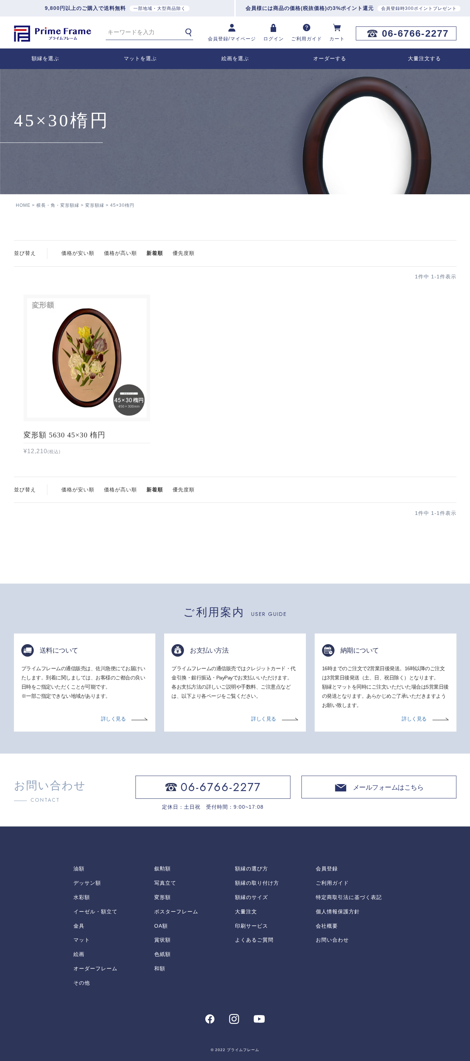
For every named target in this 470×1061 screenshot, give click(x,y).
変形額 (162, 897)
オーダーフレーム (95, 968)
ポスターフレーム (176, 911)
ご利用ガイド (332, 883)
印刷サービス (251, 926)
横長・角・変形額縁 (57, 205)
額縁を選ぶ (45, 58)
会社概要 (327, 926)
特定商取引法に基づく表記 (349, 897)
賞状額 (162, 940)
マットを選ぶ (140, 58)
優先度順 (184, 253)
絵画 (78, 954)
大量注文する (424, 58)
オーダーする (329, 58)
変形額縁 (94, 205)
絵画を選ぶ (235, 58)
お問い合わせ (332, 940)
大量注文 (246, 911)
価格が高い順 (120, 253)
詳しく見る (113, 719)
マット (81, 940)
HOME (23, 205)
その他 (81, 983)
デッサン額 (87, 883)
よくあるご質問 (254, 940)
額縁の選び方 (251, 868)
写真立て (165, 883)
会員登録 (327, 868)
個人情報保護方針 (338, 911)
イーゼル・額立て (95, 911)
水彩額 (81, 897)
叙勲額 (162, 868)
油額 (78, 868)
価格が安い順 (77, 253)
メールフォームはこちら (388, 787)
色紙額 (162, 954)
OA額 (161, 926)
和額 (159, 968)
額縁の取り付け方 (257, 883)
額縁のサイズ (251, 897)
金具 (78, 926)
